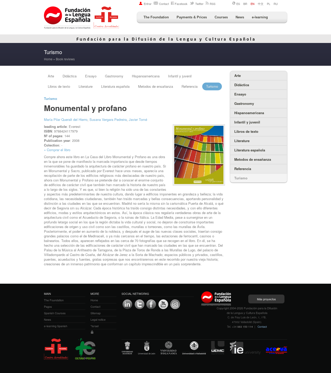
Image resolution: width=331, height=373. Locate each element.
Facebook (181, 4)
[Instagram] (175, 304)
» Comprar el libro (57, 149)
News (240, 17)
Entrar (148, 4)
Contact (164, 4)
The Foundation (156, 17)
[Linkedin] (127, 304)
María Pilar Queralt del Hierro (65, 119)
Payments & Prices (192, 17)
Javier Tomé (138, 119)
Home (48, 59)
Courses (221, 17)
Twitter (199, 4)
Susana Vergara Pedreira (108, 119)
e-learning (260, 17)
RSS (212, 4)
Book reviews (65, 59)
